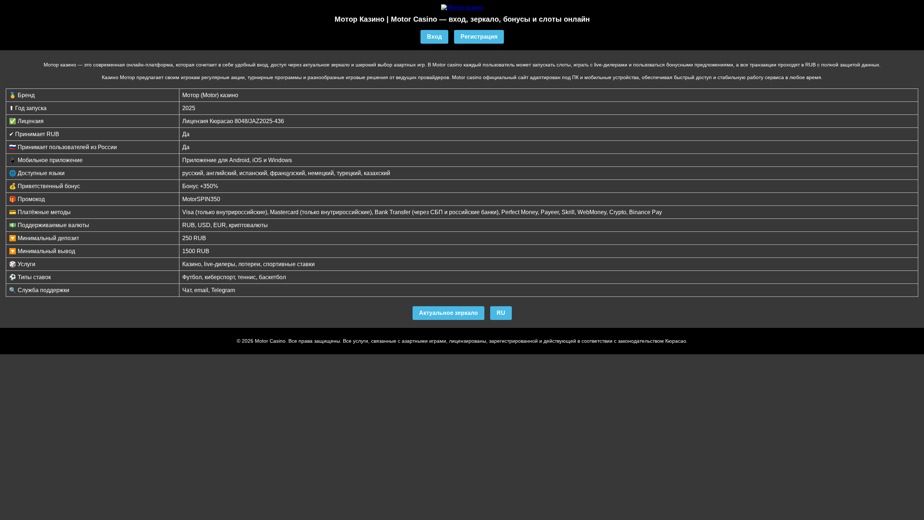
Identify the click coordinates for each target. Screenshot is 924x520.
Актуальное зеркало (448, 313)
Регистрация (479, 37)
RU (501, 313)
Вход (434, 37)
